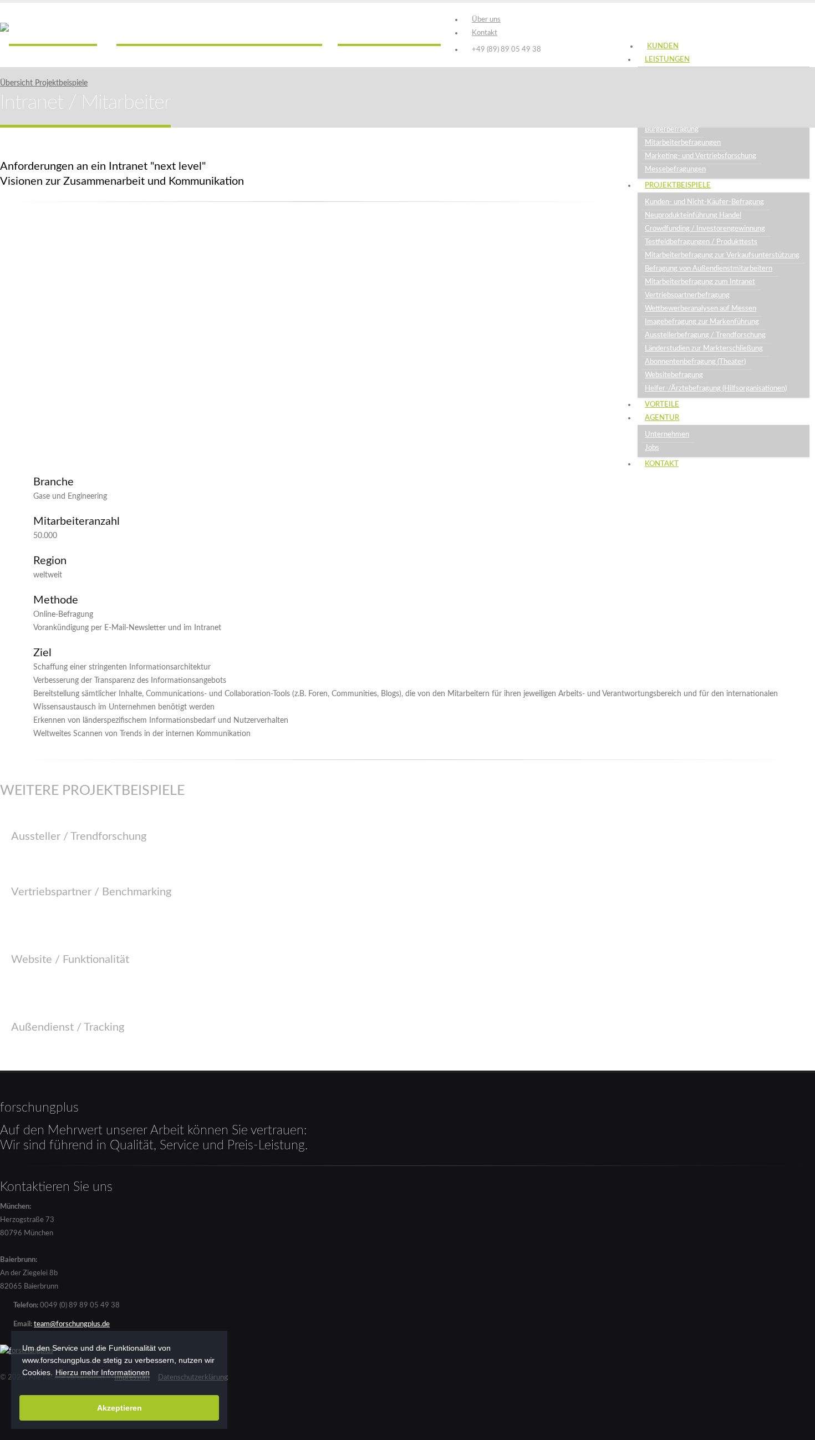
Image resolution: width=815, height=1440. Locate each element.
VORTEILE (662, 404)
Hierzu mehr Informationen (102, 1372)
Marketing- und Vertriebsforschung (700, 156)
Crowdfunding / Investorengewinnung (705, 228)
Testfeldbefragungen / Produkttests (701, 242)
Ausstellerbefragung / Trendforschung (705, 335)
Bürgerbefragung (672, 129)
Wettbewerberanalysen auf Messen (700, 308)
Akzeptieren (119, 1407)
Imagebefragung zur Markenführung (702, 321)
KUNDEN (663, 46)
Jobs (652, 447)
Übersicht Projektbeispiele (44, 83)
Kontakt (484, 32)
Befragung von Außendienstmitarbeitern (708, 268)
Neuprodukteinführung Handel (693, 215)
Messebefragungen (675, 169)
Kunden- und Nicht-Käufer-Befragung (704, 202)
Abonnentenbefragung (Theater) (695, 361)
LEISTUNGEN (667, 59)
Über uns (486, 19)
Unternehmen (667, 434)
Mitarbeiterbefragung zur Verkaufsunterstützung (722, 255)
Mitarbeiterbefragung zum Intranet (700, 281)
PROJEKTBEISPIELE (678, 185)
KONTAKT (662, 464)
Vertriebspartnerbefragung (687, 295)
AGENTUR (662, 418)
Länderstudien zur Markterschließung (704, 348)
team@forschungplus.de (72, 1324)
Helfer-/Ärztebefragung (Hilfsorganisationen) (716, 388)
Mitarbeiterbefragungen (683, 142)
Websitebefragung (674, 375)
